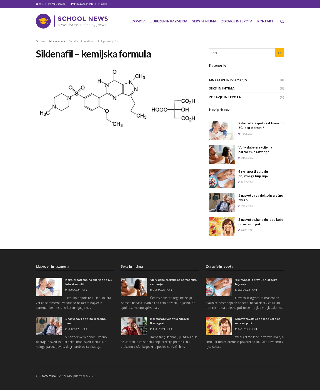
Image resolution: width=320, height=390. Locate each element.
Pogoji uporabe (57, 3)
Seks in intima (204, 21)
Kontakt (265, 21)
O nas (39, 3)
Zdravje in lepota (237, 21)
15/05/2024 (73, 289)
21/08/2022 (158, 289)
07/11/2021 (243, 329)
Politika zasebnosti (82, 3)
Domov (138, 21)
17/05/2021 (158, 329)
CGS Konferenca (46, 376)
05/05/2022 (243, 289)
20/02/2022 (73, 329)
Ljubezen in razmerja (168, 21)
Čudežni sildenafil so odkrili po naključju (93, 41)
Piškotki (102, 3)
